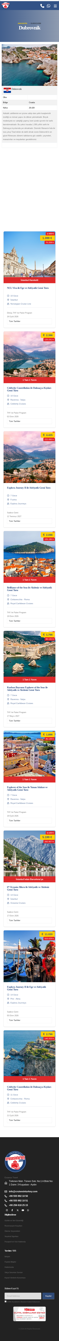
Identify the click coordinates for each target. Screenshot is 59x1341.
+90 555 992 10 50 (18, 1196)
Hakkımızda (9, 1267)
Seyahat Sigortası (11, 1236)
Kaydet (48, 1296)
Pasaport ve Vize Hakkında (15, 1242)
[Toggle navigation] (55, 6)
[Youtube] (22, 1210)
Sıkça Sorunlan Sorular (14, 1272)
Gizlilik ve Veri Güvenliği (14, 1220)
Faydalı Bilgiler (10, 1262)
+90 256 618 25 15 (18, 1205)
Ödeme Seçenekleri (12, 1231)
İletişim (7, 1256)
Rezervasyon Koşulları (13, 1226)
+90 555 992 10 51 (18, 1200)
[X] (17, 1210)
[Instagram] (7, 1210)
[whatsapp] (28, 1210)
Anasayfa (22, 23)
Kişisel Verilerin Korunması (15, 1278)
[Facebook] (12, 1210)
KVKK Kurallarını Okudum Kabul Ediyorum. (23, 1302)
